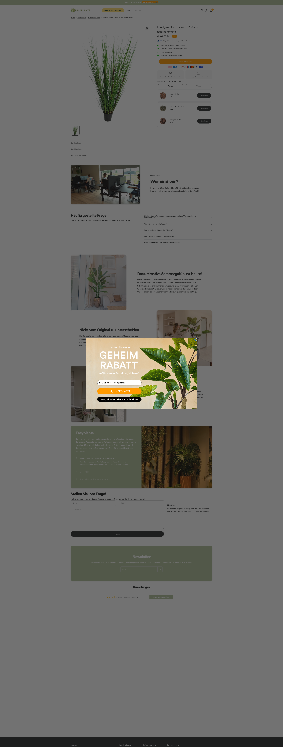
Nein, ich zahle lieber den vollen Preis (119, 399)
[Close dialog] (196, 339)
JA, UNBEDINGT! (119, 391)
